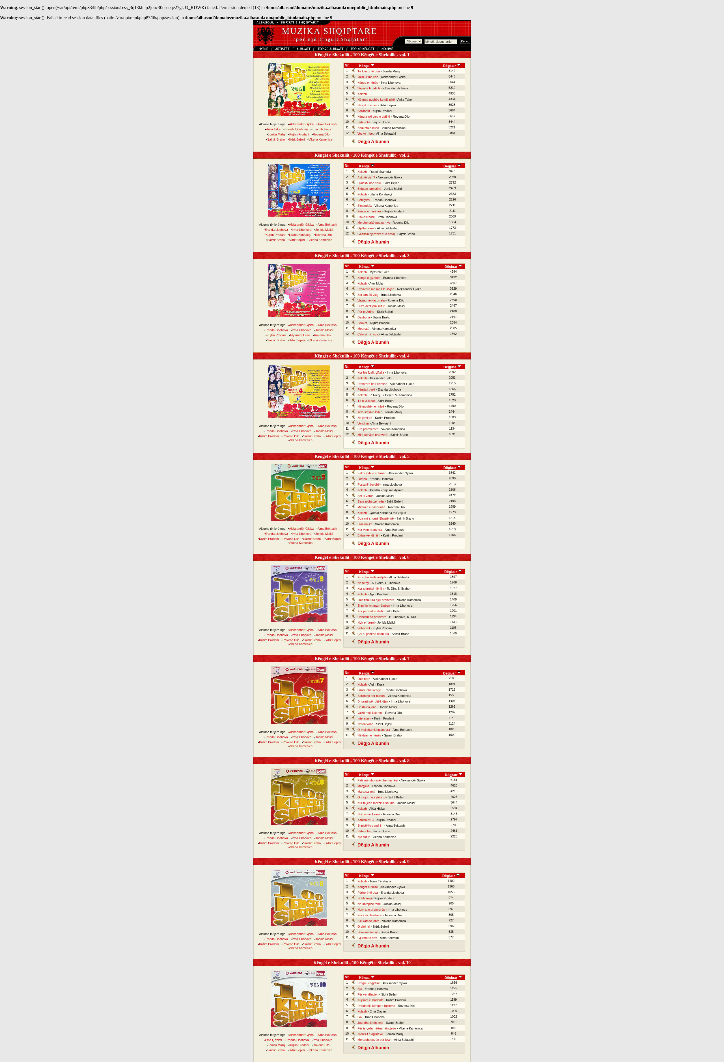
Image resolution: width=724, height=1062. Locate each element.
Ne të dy (363, 583)
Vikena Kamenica (320, 139)
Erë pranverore (367, 429)
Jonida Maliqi (276, 134)
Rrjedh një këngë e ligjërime (376, 1005)
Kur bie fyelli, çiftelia (370, 372)
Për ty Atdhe (365, 311)
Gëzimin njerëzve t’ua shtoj (376, 234)
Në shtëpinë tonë (369, 904)
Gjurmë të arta (367, 938)
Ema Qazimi (273, 1040)
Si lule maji (364, 898)
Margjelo (363, 786)
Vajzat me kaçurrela (371, 300)
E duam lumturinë (369, 188)
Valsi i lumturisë (367, 77)
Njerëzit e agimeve (370, 1034)
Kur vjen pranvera (369, 529)
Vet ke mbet (365, 133)
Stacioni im (364, 524)
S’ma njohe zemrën (370, 501)
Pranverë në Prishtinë (372, 383)
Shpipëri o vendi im (370, 825)
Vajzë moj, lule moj (369, 712)
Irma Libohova (321, 129)
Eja (359, 988)
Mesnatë (363, 328)
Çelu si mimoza (367, 334)
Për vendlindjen (367, 994)
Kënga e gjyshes (368, 277)
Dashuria (363, 317)
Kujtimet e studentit (370, 1000)
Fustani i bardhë (368, 484)
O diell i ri (363, 926)
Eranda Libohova (296, 129)
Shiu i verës (365, 495)
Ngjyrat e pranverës (371, 909)
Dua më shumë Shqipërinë (375, 518)
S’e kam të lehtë (368, 921)
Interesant (364, 718)
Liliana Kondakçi (300, 234)
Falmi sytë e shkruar (371, 473)
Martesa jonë (366, 791)
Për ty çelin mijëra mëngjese (376, 1028)
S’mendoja (364, 205)
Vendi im (363, 423)
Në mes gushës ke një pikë (376, 99)
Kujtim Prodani (299, 134)
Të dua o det (366, 400)
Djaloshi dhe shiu (369, 183)
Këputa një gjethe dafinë (373, 116)
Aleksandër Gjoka (301, 124)
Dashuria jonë (366, 707)
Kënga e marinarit (369, 211)
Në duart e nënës (369, 735)
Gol (359, 1017)
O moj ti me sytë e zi (371, 797)
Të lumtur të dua (368, 71)
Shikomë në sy (367, 932)
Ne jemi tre (364, 417)
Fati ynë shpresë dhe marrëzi (377, 780)
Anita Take (273, 129)
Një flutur (363, 837)
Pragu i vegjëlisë (368, 983)
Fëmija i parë (366, 389)
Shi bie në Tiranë (368, 814)
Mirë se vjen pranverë (372, 434)
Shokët (362, 323)
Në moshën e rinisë (370, 406)
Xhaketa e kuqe (368, 128)
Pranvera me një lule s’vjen (375, 289)
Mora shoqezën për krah (374, 1039)
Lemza (362, 479)
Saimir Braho (276, 139)
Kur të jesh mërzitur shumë (376, 803)
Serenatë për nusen (371, 695)
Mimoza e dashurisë (371, 507)
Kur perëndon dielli (370, 611)
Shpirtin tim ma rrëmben (373, 605)
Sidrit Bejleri (297, 139)
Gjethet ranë (365, 228)
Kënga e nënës (367, 82)
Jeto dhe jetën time (370, 1022)
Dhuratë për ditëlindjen (372, 701)
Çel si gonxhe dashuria (373, 634)
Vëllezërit (363, 628)
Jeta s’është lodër (369, 412)
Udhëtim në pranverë (371, 617)
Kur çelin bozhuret (369, 915)
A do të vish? (366, 177)
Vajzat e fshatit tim (369, 88)
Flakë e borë (366, 217)
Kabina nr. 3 (365, 820)
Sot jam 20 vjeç (367, 294)
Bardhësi (363, 111)
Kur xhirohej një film (370, 588)
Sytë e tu (363, 122)
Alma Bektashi (327, 124)
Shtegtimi (363, 200)
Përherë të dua (367, 892)
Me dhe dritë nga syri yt (373, 222)
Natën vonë (365, 724)
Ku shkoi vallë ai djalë (372, 577)
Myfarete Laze (300, 335)
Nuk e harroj (365, 622)
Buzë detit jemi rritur (371, 306)
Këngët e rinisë (367, 887)
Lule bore (363, 678)
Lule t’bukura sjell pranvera (375, 600)
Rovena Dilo (321, 134)
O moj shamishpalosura (373, 729)
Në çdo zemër (367, 105)
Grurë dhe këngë (369, 690)
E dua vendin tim (368, 535)
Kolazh (362, 94)
